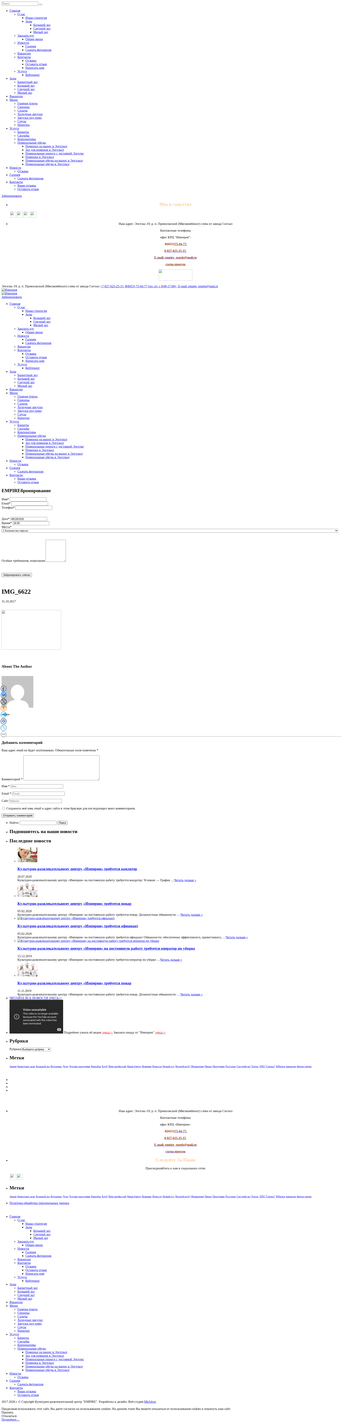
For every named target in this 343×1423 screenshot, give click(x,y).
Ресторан (230, 1066)
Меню (14, 100)
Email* (6, 503)
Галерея (30, 46)
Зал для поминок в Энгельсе (44, 150)
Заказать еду (25, 35)
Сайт (5, 801)
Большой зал (41, 25)
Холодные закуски (30, 114)
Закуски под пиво (29, 117)
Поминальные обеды (31, 142)
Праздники (219, 1066)
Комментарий (12, 779)
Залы (28, 21)
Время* (7, 523)
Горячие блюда (27, 103)
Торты (254, 1066)
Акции (13, 1066)
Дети (65, 1066)
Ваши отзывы (26, 185)
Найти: (14, 822)
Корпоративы (26, 139)
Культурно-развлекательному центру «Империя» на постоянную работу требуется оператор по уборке (106, 948)
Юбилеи (280, 1066)
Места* (7, 527)
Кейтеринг (32, 75)
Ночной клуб (182, 1066)
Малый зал (40, 32)
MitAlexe (150, 1401)
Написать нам (34, 67)
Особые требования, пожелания (23, 560)
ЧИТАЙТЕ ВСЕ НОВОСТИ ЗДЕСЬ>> (36, 998)
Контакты (24, 57)
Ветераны (56, 1066)
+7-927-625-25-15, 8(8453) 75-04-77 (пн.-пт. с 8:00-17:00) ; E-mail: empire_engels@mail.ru (159, 286)
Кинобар (96, 1066)
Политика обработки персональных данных (39, 1203)
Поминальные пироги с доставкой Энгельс (54, 153)
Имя (6, 786)
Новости (23, 42)
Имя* (5, 499)
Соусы (21, 121)
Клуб (105, 1066)
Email (6, 793)
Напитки (23, 125)
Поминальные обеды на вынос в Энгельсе (54, 160)
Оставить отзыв (36, 64)
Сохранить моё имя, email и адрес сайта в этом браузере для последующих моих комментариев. (71, 808)
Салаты (22, 110)
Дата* (6, 519)
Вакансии (24, 53)
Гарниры (23, 107)
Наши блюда (134, 1066)
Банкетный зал (27, 82)
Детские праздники (79, 1066)
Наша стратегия (36, 17)
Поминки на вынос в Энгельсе (46, 146)
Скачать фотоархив (38, 50)
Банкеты (23, 132)
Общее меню (34, 39)
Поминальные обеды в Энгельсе (47, 164)
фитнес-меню (304, 1066)
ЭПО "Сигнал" (267, 1066)
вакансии (291, 1066)
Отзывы (30, 60)
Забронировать (12, 196)
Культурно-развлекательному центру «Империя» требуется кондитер (77, 869)
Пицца (208, 1066)
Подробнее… (11, 1419)
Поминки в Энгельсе (39, 157)
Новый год (168, 1066)
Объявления (197, 1066)
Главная (15, 10)
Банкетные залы (26, 1066)
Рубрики (15, 1049)
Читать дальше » (185, 880)
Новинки (146, 1066)
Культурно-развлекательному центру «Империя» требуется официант (77, 926)
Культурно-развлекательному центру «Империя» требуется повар (74, 903)
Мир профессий (117, 1066)
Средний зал (41, 28)
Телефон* (8, 507)
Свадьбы (23, 135)
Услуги (22, 71)
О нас (21, 14)
